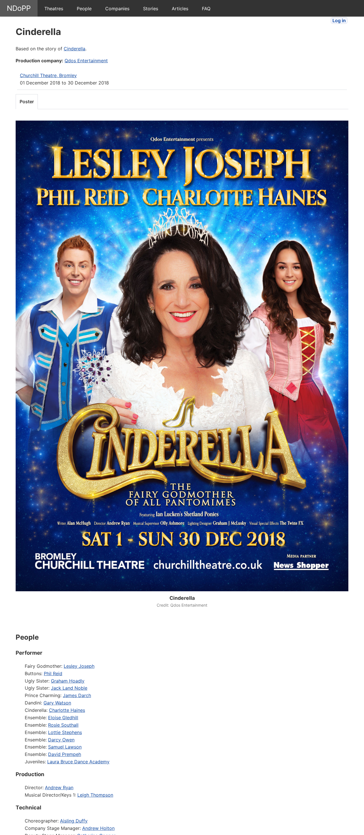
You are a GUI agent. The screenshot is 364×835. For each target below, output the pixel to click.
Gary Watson (57, 703)
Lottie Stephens (65, 732)
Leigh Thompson (95, 795)
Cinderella (74, 48)
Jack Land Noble (69, 688)
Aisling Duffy (74, 821)
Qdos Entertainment (86, 60)
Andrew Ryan (59, 787)
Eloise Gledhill (63, 717)
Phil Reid (53, 673)
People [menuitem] (84, 8)
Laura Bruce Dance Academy (78, 761)
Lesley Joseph (79, 666)
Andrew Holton (98, 828)
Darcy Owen (61, 740)
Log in (339, 20)
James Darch (77, 695)
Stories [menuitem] (150, 8)
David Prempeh (64, 754)
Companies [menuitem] (117, 8)
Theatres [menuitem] (53, 8)
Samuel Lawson (65, 747)
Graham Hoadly (67, 681)
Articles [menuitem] (180, 8)
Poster (27, 101)
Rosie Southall (63, 725)
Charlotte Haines (67, 710)
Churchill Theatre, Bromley (48, 75)
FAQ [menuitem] (206, 8)
